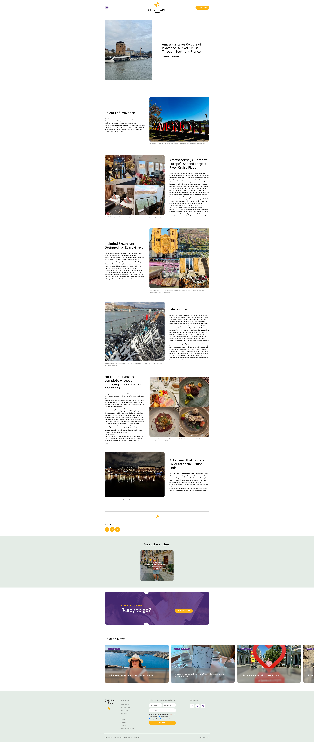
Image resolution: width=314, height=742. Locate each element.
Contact (123, 719)
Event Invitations (167, 719)
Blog (122, 716)
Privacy (123, 725)
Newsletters (153, 716)
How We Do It (125, 708)
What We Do (125, 705)
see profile (157, 568)
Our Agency (125, 711)
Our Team (124, 714)
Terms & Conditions (127, 728)
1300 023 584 (204, 7)
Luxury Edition (154, 719)
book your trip (182, 610)
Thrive (207, 737)
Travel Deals (164, 716)
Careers (123, 722)
